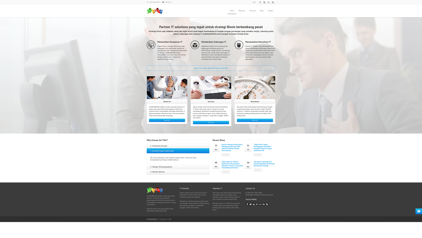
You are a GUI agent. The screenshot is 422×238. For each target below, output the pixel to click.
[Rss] (273, 2)
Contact (270, 11)
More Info (167, 120)
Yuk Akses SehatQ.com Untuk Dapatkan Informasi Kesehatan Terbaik (264, 164)
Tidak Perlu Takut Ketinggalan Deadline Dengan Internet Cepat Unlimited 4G (263, 147)
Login (254, 2)
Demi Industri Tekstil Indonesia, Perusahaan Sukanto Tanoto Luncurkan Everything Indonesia (232, 165)
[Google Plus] (268, 2)
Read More (226, 154)
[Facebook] (260, 2)
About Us (241, 11)
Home (232, 11)
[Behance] (263, 204)
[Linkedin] (254, 204)
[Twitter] (264, 2)
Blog (261, 11)
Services (252, 11)
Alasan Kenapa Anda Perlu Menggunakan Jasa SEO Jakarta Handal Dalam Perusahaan (232, 147)
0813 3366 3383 (154, 2)
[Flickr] (260, 204)
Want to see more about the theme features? (211, 68)
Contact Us (168, 2)
